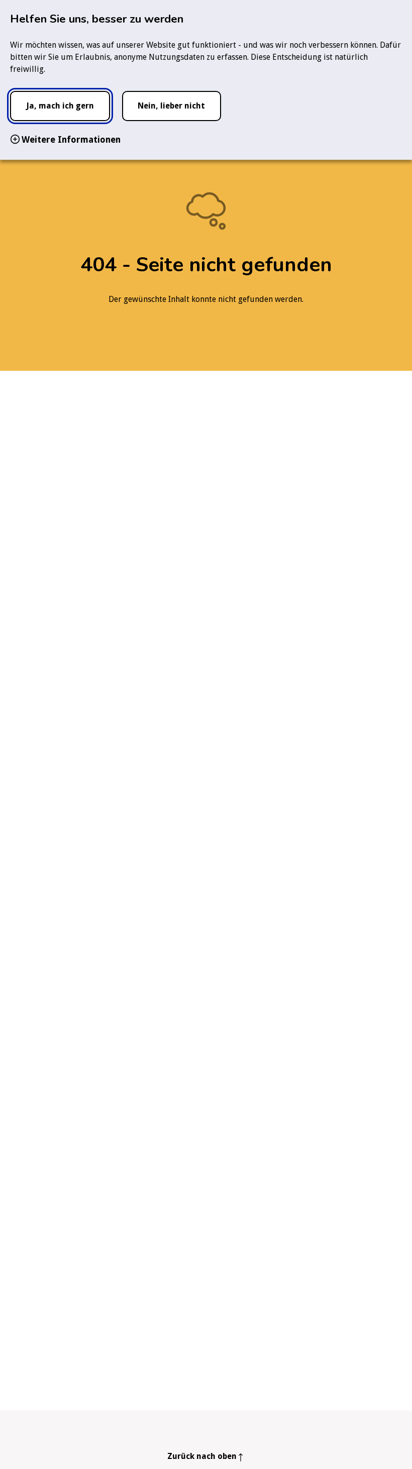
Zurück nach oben (202, 1456)
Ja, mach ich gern (60, 106)
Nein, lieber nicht (171, 106)
